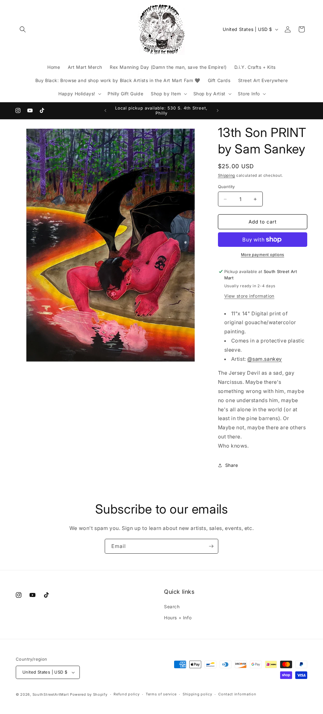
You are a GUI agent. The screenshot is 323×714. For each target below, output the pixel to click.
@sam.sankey (264, 359)
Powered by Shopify (89, 694)
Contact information (237, 694)
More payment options (262, 254)
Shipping (226, 175)
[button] (23, 29)
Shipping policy (197, 694)
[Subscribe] (211, 546)
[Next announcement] (218, 110)
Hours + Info (177, 617)
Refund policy (126, 694)
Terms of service (161, 694)
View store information (249, 296)
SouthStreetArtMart (50, 694)
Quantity (226, 186)
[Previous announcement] (105, 110)
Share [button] (231, 465)
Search (172, 606)
